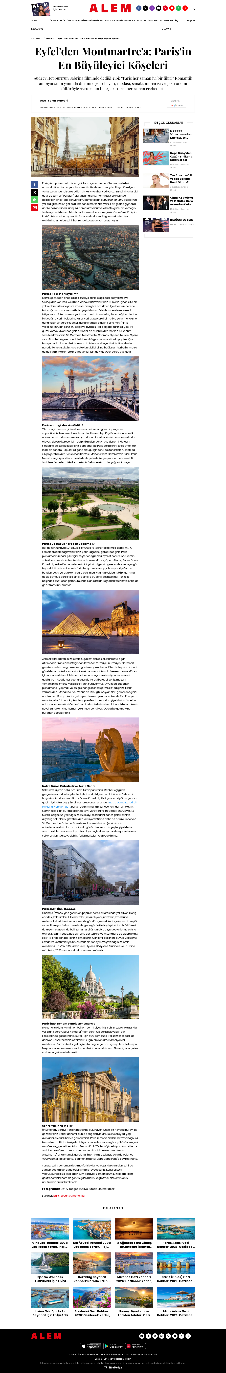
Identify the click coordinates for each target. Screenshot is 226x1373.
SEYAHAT (131, 20)
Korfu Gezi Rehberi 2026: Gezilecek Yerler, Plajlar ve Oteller (92, 1221)
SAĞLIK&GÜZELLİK (89, 20)
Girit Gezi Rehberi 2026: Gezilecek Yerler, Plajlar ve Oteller (50, 1221)
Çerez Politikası (132, 1354)
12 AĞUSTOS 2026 (152, 219)
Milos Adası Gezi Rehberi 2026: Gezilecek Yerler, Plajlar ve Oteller (176, 1290)
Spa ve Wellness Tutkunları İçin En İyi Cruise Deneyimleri (50, 1255)
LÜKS (51, 20)
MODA (57, 20)
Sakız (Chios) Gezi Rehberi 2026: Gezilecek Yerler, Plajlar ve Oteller (176, 1255)
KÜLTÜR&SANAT (70, 20)
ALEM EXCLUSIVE (37, 24)
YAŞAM (191, 20)
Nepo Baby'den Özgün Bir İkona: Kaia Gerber (168, 152)
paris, (56, 1196)
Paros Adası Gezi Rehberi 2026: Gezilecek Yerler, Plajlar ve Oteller (176, 1221)
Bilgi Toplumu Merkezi (112, 1354)
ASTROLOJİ (142, 20)
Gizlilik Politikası (149, 1354)
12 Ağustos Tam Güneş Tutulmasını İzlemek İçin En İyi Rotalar (134, 1223)
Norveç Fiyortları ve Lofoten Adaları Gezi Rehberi (134, 1290)
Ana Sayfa (36, 38)
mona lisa (78, 1196)
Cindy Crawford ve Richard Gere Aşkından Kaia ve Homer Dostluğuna (167, 198)
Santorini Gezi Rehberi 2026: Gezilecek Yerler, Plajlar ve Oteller (92, 1290)
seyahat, (66, 1196)
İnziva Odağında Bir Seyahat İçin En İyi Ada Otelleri (50, 1290)
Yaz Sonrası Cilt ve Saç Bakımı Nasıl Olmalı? (167, 174)
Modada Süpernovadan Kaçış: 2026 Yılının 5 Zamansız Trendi (168, 132)
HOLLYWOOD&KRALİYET (112, 20)
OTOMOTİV (155, 20)
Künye (72, 1354)
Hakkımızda (93, 1354)
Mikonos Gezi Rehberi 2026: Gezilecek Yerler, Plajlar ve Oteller (134, 1255)
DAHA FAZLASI (113, 1208)
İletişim (82, 1354)
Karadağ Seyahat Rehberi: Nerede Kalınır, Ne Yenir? (92, 1255)
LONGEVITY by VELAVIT (170, 24)
